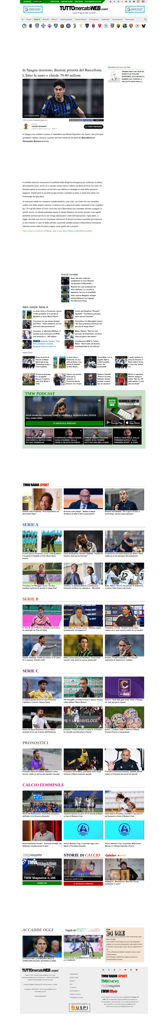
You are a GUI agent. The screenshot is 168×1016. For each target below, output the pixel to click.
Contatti (73, 987)
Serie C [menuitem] (54, 19)
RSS (71, 984)
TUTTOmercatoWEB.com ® (47, 989)
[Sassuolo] (124, 25)
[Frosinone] (55, 25)
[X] (114, 1)
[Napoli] (105, 25)
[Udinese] (137, 25)
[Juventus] (74, 25)
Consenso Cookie (76, 997)
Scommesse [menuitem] (117, 19)
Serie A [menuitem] (37, 19)
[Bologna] (30, 25)
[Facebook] (110, 1)
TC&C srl (32, 975)
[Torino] (131, 25)
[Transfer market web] (143, 1)
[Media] (134, 1)
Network (27, 1)
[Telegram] (130, 1)
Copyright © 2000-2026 (31, 989)
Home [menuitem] (28, 19)
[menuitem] (22, 19)
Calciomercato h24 (93, 1)
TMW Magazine (67, 1)
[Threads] (118, 1)
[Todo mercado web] (138, 1)
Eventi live (37, 1)
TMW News (79, 1)
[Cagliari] (36, 25)
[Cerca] (145, 19)
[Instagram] (122, 1)
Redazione (74, 974)
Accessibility (75, 991)
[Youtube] (126, 1)
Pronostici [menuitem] (129, 19)
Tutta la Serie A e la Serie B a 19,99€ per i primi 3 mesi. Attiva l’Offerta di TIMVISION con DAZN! (57, 231)
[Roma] (118, 25)
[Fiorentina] (49, 25)
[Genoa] (62, 25)
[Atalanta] (24, 25)
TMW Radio (54, 1)
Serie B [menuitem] (46, 19)
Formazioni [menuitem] (94, 19)
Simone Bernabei (39, 126)
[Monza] (99, 25)
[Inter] (68, 25)
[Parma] (112, 25)
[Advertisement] (126, 164)
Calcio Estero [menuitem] (80, 19)
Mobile (72, 981)
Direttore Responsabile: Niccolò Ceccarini (40, 980)
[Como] (43, 25)
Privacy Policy (75, 994)
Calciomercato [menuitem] (66, 19)
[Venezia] (143, 25)
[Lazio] (80, 25)
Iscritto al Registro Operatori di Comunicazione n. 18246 (40, 984)
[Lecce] (87, 25)
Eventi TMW (74, 977)
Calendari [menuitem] (106, 19)
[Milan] (93, 25)
